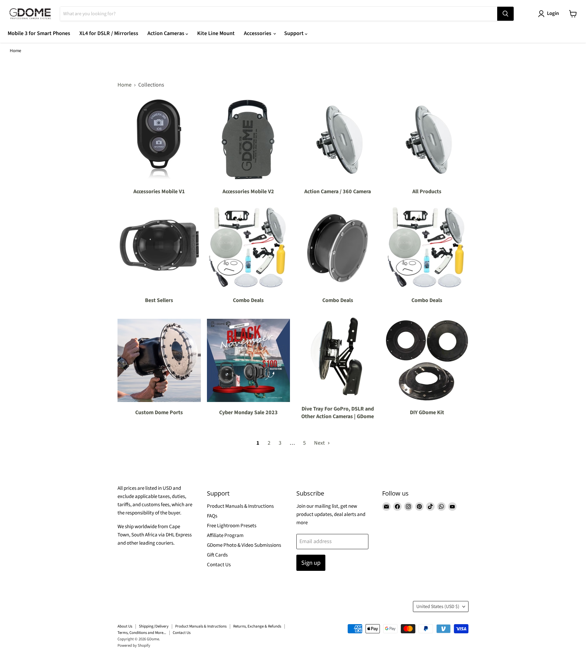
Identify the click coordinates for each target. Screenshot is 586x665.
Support (294, 33)
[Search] (505, 14)
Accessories (258, 33)
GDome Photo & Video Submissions (244, 545)
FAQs (212, 516)
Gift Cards (217, 555)
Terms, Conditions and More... (142, 632)
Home (15, 51)
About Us (125, 626)
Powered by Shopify (134, 645)
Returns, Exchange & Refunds (257, 626)
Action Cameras (166, 33)
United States (437, 606)
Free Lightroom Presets (231, 525)
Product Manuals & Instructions (240, 506)
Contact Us (219, 564)
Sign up (310, 562)
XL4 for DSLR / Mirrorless (108, 33)
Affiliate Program (225, 535)
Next (320, 443)
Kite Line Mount (216, 33)
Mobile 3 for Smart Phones (39, 33)
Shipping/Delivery (153, 626)
